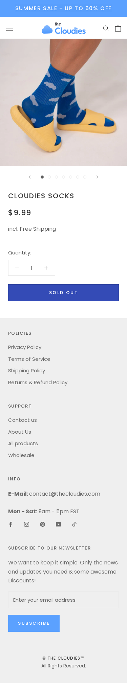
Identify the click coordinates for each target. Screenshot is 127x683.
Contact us (22, 419)
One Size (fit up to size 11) (44, 259)
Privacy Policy (24, 347)
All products (23, 443)
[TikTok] (74, 524)
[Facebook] (10, 524)
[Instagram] (26, 524)
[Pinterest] (42, 524)
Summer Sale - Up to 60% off (63, 8)
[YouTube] (58, 524)
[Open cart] (118, 28)
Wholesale (21, 455)
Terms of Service (29, 359)
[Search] (106, 28)
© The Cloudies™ (63, 658)
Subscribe (34, 623)
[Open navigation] (9, 28)
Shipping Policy (26, 370)
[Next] (98, 177)
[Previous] (29, 177)
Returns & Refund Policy (37, 382)
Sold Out (63, 292)
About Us (19, 431)
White (19, 269)
